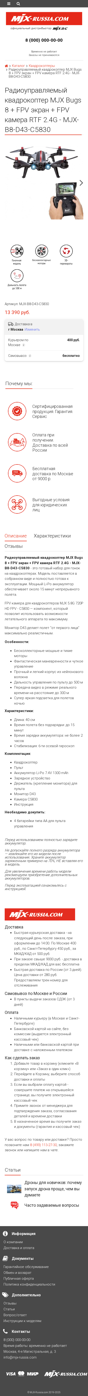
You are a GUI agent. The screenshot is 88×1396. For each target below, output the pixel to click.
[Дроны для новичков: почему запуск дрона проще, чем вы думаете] (14, 1189)
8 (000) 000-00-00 (44, 40)
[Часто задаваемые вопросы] (14, 1205)
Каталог (18, 66)
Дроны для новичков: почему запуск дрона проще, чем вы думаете (53, 1188)
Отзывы (14, 546)
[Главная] (6, 66)
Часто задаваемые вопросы (51, 1205)
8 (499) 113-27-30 (43, 1145)
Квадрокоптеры (42, 66)
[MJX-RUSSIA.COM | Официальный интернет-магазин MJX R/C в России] (44, 21)
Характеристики (52, 536)
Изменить (32, 329)
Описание (16, 536)
